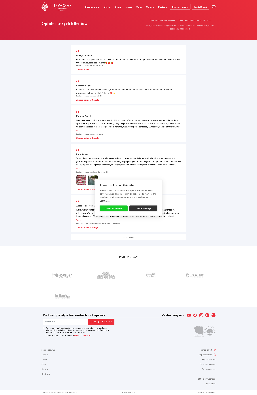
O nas (139, 7)
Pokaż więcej (129, 237)
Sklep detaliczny (180, 7)
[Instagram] (201, 315)
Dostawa (162, 7)
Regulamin (211, 383)
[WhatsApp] (213, 315)
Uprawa (150, 7)
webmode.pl (211, 393)
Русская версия (209, 369)
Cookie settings (143, 208)
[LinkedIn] (207, 315)
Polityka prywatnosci (206, 378)
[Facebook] (195, 315)
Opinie (118, 7)
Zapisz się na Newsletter (101, 322)
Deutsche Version (208, 364)
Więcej (79, 130)
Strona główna (92, 7)
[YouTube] (189, 315)
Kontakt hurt (200, 7)
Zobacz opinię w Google (87, 99)
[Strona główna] (56, 6)
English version (209, 359)
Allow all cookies (113, 208)
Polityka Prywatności (82, 335)
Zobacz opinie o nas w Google (162, 20)
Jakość (129, 7)
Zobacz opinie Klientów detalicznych (195, 20)
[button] (81, 179)
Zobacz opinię (82, 69)
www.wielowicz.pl (128, 393)
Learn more (105, 200)
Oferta (107, 7)
